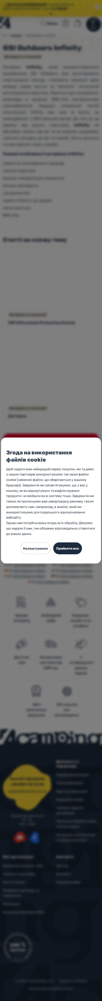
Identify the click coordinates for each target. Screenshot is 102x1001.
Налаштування (35, 548)
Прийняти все (67, 548)
